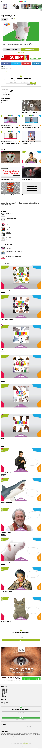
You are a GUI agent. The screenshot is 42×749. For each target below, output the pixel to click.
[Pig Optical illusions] (31, 172)
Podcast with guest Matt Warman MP (31, 128)
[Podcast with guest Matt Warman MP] (31, 120)
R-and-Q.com (25, 743)
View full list (21, 52)
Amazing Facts (4, 692)
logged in (6, 71)
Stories (23, 110)
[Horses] (21, 425)
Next (41, 7)
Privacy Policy (4, 696)
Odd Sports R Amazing (7, 319)
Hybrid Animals (24, 10)
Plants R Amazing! (5, 290)
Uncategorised (4, 100)
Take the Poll (9, 248)
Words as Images (26, 195)
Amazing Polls (4, 688)
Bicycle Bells (8, 223)
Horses (2, 438)
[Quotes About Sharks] (21, 489)
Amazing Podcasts (5, 689)
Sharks (2, 349)
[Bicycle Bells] (3, 224)
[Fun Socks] (3, 229)
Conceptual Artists (35, 10)
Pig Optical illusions (27, 179)
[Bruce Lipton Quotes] (21, 519)
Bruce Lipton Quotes (6, 532)
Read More (3, 207)
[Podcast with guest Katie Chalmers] (10, 136)
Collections (3, 693)
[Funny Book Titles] (5, 6)
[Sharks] (21, 336)
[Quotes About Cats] (21, 608)
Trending (2, 151)
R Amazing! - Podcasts (5, 125)
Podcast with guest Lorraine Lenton (10, 127)
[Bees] (21, 366)
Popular (23, 167)
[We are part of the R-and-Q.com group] (21, 746)
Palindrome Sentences (7, 179)
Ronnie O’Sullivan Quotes (7, 473)
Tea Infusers (8, 237)
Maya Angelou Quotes (27, 164)
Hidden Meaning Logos (11, 218)
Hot (2, 449)
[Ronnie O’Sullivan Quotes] (21, 460)
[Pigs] (21, 395)
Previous (0, 7)
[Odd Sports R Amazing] (21, 306)
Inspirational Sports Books (7, 195)
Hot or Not (24, 141)
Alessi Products (9, 213)
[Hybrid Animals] (26, 6)
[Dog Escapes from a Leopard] (31, 105)
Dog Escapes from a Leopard (29, 112)
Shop (2, 694)
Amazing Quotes (4, 690)
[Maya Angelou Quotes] (31, 157)
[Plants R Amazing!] (21, 277)
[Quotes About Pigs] (21, 549)
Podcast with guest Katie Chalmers (10, 143)
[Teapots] (15, 6)
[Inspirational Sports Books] (10, 188)
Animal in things (5, 164)
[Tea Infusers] (3, 239)
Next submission (29, 49)
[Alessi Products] (3, 215)
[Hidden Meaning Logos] (3, 219)
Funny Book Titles (4, 10)
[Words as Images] (31, 188)
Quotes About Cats (6, 621)
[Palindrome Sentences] (10, 172)
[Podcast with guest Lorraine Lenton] (10, 120)
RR (1, 102)
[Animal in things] (10, 157)
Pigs (2, 409)
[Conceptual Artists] (37, 6)
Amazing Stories (4, 691)
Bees (2, 379)
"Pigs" (15, 18)
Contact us (3, 695)
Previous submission (12, 49)
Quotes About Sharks (6, 502)
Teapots (12, 10)
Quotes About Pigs (5, 562)
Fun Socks (8, 227)
